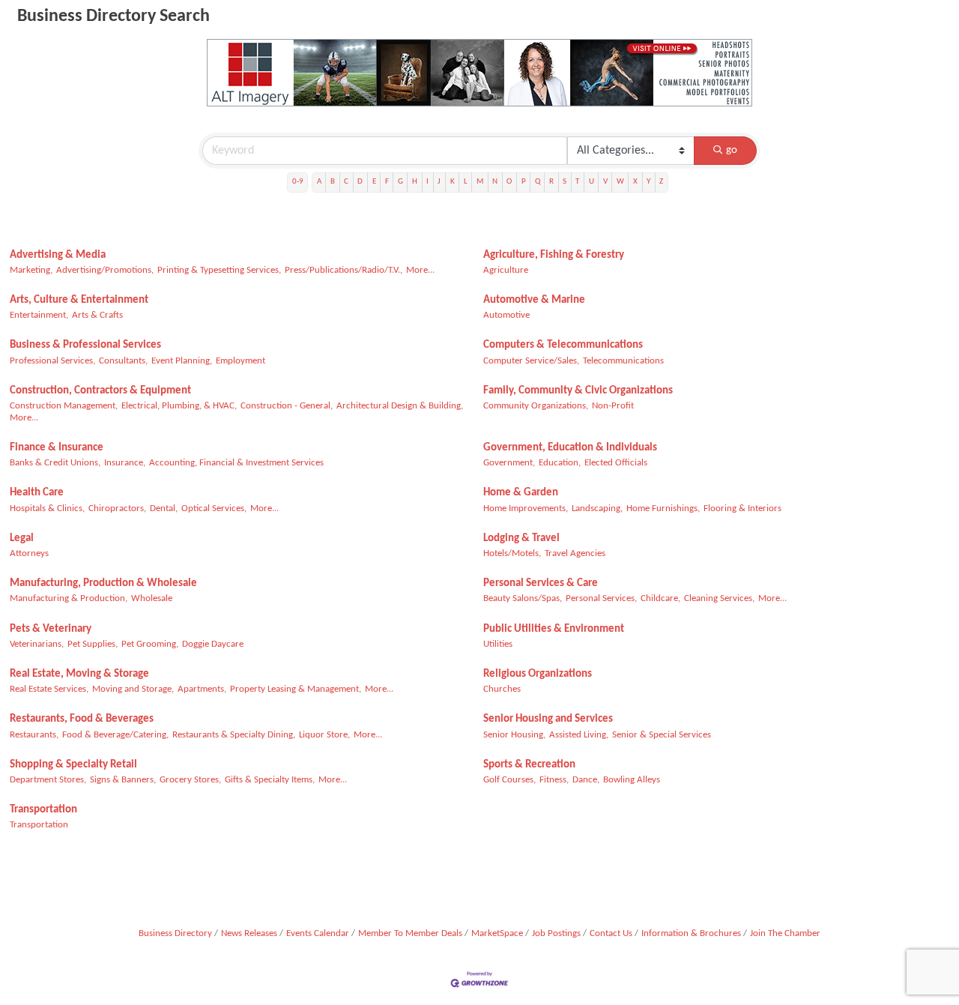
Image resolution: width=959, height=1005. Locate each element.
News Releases (249, 933)
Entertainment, (39, 315)
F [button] (387, 182)
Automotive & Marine (534, 300)
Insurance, (124, 463)
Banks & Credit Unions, (55, 463)
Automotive (506, 315)
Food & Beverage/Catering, (115, 735)
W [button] (620, 182)
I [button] (427, 182)
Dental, (164, 508)
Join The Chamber (785, 933)
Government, (509, 463)
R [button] (551, 182)
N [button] (494, 182)
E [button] (374, 182)
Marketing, (31, 270)
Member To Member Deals (410, 933)
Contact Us (611, 933)
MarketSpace (497, 933)
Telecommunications (623, 361)
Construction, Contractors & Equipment (100, 390)
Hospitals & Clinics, (47, 508)
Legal (22, 538)
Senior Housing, (514, 735)
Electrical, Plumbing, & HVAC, (179, 406)
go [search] (731, 150)
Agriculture (505, 270)
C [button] (346, 182)
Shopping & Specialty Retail (73, 764)
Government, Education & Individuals (570, 447)
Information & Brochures (691, 933)
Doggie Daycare (212, 644)
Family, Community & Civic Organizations (578, 390)
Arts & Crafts (97, 315)
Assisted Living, (578, 735)
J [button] (439, 182)
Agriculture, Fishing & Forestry (553, 255)
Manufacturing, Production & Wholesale (103, 583)
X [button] (635, 182)
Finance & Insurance (56, 447)
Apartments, (202, 689)
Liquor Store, (324, 735)
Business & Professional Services (85, 345)
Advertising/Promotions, (105, 270)
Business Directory (175, 933)
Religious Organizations (537, 674)
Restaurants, (34, 735)
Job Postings (556, 933)
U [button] (591, 182)
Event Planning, (181, 361)
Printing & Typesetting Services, (219, 270)
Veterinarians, (37, 644)
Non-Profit (613, 406)
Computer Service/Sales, (531, 361)
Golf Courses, (509, 780)
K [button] (452, 182)
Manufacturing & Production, (68, 598)
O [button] (509, 182)
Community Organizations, (535, 406)
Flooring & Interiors (742, 508)
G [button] (400, 182)
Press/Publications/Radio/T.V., (343, 270)
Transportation (43, 809)
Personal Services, (601, 598)
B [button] (332, 182)
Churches (502, 689)
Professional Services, (52, 361)
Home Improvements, (525, 508)
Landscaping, (597, 508)
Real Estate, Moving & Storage (79, 674)
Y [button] (648, 182)
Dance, (585, 780)
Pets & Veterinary (50, 629)
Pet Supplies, (92, 644)
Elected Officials (615, 463)
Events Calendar (317, 933)
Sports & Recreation (529, 764)
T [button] (577, 182)
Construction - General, (286, 406)
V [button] (605, 182)
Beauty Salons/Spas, (522, 598)
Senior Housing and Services (548, 719)
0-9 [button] (297, 182)
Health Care (37, 492)
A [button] (319, 182)
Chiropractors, (117, 508)
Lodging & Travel (521, 538)
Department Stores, (48, 780)
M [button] (480, 182)
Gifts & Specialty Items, (270, 780)
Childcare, (660, 598)
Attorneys (29, 553)
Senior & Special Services (661, 735)
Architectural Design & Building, (399, 406)
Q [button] (537, 182)
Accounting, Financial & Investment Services (236, 463)
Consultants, (123, 361)
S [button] (564, 182)
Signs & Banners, (123, 780)
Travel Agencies (575, 553)
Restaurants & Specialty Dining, (233, 735)
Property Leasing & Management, (295, 689)
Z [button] (661, 182)
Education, (560, 463)
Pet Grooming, (149, 644)
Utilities (497, 644)
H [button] (414, 182)
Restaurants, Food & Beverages (82, 719)
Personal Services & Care (540, 583)
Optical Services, (213, 508)
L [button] (466, 182)
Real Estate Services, (49, 689)
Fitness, (554, 780)
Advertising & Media (58, 255)
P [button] (523, 182)
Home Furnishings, (663, 508)
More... (420, 270)
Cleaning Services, (719, 598)
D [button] (360, 182)
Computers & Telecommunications (563, 345)
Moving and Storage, (133, 689)
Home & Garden (520, 492)
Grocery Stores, (190, 780)
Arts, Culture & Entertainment (79, 300)
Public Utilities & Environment (553, 629)
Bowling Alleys (631, 780)
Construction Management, (64, 406)
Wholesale (151, 598)
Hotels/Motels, (512, 553)
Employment (240, 361)
